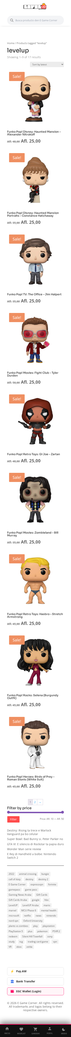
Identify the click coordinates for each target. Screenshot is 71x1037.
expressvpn (37, 884)
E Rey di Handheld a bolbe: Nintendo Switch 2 (31, 855)
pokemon (42, 931)
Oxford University (32, 920)
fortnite (52, 884)
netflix (27, 915)
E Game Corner (17, 884)
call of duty (15, 879)
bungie (45, 874)
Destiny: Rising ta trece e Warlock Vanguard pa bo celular (29, 832)
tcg (21, 941)
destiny (29, 879)
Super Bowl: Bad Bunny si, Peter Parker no (35, 839)
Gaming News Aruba (20, 894)
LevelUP (13, 905)
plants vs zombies (18, 926)
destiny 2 (43, 879)
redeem (13, 936)
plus (30, 931)
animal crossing (27, 874)
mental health (48, 910)
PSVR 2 (56, 931)
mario (47, 905)
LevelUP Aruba (30, 905)
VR (10, 946)
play (35, 926)
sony (49, 936)
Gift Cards (41, 894)
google (35, 900)
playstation (49, 926)
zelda (29, 946)
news (38, 915)
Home (10, 43)
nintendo (51, 915)
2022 (11, 874)
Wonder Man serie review (24, 849)
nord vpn (13, 920)
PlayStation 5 (16, 931)
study (12, 941)
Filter (13, 819)
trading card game (38, 941)
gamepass (14, 889)
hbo (46, 900)
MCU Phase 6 (28, 910)
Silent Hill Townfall (32, 936)
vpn (55, 941)
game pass (31, 889)
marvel (12, 910)
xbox (18, 946)
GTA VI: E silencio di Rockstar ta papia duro (35, 844)
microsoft (14, 915)
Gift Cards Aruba (18, 900)
